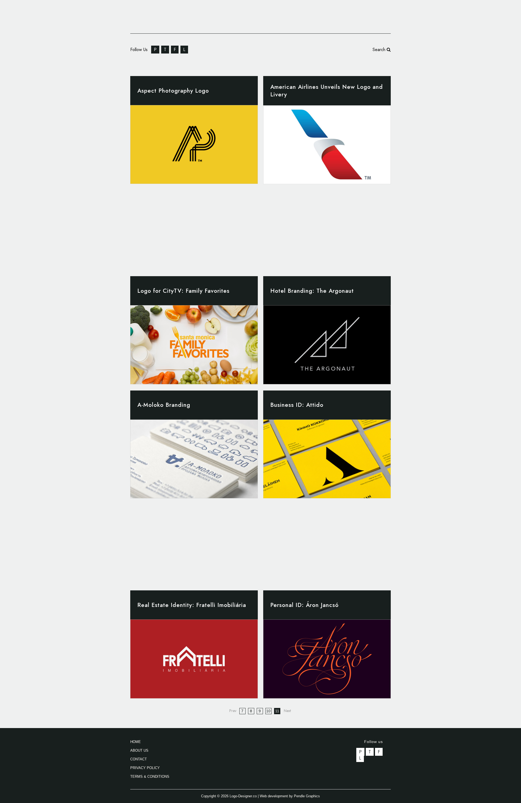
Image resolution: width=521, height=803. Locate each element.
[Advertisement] (261, 227)
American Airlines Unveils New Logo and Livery (326, 91)
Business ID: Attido (296, 405)
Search (380, 49)
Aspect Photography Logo (173, 91)
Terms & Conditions (149, 776)
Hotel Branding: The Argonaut (312, 291)
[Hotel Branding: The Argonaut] (327, 344)
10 (268, 711)
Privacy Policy (145, 768)
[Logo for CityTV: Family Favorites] (194, 344)
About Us (139, 750)
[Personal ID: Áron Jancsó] (327, 658)
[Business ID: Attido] (327, 459)
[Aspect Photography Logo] (194, 144)
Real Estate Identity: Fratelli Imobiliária (191, 605)
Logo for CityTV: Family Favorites (183, 291)
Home (135, 742)
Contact (138, 759)
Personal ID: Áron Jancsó (304, 605)
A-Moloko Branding (163, 405)
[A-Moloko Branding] (194, 459)
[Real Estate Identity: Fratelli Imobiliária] (194, 658)
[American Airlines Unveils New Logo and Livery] (327, 144)
